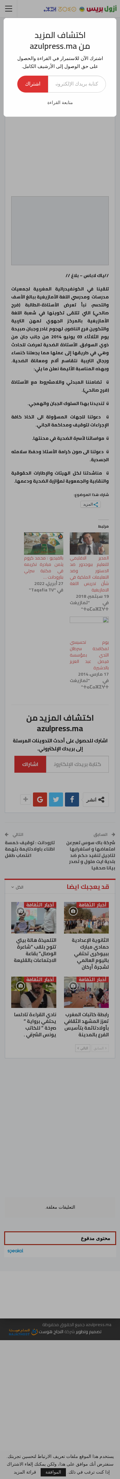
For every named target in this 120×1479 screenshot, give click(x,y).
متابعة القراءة (60, 102)
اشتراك (32, 83)
